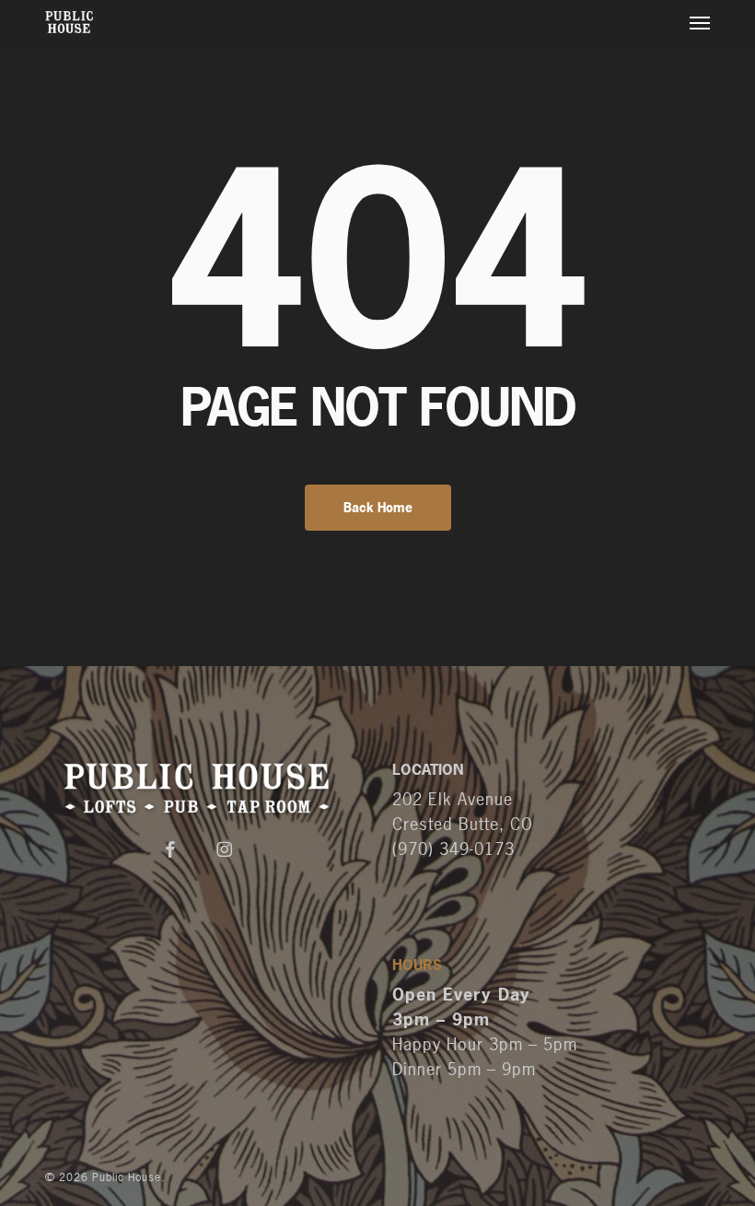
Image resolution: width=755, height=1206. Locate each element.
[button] (700, 22)
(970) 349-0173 (453, 849)
